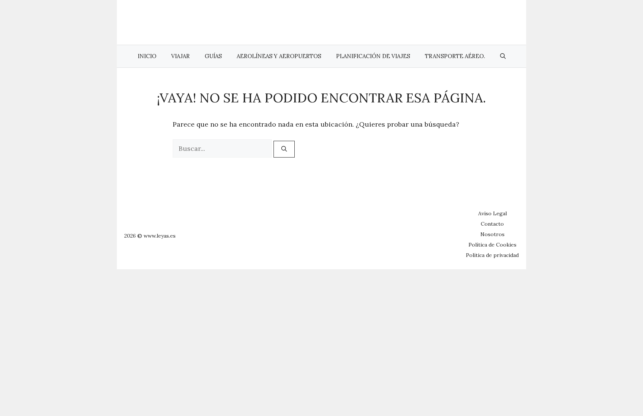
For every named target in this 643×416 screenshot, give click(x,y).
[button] (503, 56)
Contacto (492, 223)
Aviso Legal (492, 213)
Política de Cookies (492, 244)
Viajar (180, 56)
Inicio (147, 56)
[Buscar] (284, 149)
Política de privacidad (492, 255)
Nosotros (492, 234)
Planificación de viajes (373, 56)
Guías (213, 56)
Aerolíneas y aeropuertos (279, 56)
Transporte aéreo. (455, 56)
